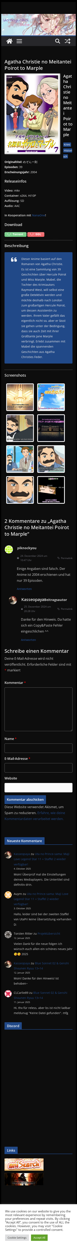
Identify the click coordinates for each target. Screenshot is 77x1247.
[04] (51, 428)
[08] (51, 490)
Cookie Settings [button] (17, 1237)
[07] (20, 490)
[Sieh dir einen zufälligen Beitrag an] (67, 41)
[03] (20, 428)
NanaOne (38, 215)
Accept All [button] (39, 1237)
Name (11, 738)
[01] (20, 397)
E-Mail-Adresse (17, 758)
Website (11, 778)
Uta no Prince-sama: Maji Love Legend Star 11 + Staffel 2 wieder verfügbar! (41, 859)
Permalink (66, 558)
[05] (20, 459)
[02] (51, 397)
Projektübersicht (49, 933)
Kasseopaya (32, 599)
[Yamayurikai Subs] (9, 41)
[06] (51, 459)
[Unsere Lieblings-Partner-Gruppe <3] (24, 1175)
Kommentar (15, 682)
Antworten (24, 589)
